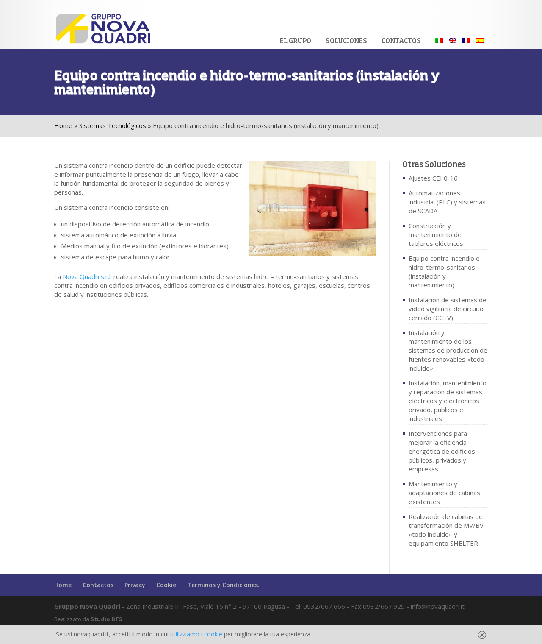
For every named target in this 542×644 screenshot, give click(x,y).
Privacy (134, 585)
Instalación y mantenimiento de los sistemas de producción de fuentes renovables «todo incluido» (448, 350)
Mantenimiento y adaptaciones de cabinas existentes (444, 493)
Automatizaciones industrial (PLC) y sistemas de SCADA (447, 202)
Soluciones (346, 41)
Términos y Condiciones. (223, 585)
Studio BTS (106, 619)
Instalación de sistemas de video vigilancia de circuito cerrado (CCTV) (448, 309)
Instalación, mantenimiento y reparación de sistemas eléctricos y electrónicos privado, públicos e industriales (448, 401)
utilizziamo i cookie (196, 634)
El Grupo (295, 41)
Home (63, 125)
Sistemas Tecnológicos (112, 125)
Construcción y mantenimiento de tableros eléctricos (436, 234)
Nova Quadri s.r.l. (87, 276)
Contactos (401, 41)
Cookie (166, 585)
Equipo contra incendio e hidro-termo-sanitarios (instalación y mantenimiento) (444, 271)
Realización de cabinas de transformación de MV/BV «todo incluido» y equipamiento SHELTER (446, 529)
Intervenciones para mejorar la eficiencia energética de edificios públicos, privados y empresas (442, 451)
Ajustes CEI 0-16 (433, 178)
